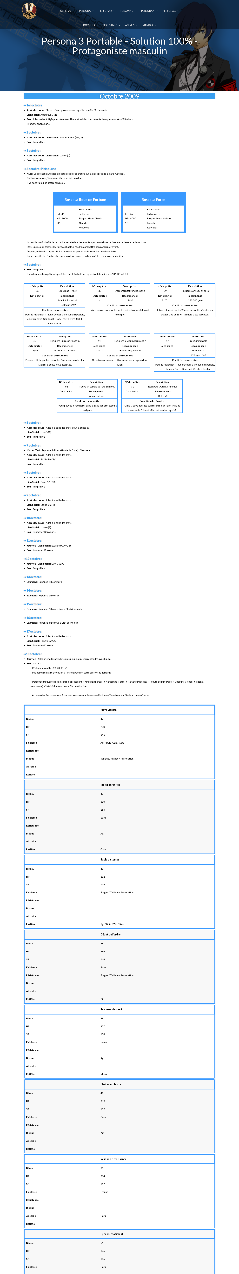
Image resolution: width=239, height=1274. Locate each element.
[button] (72, 10)
